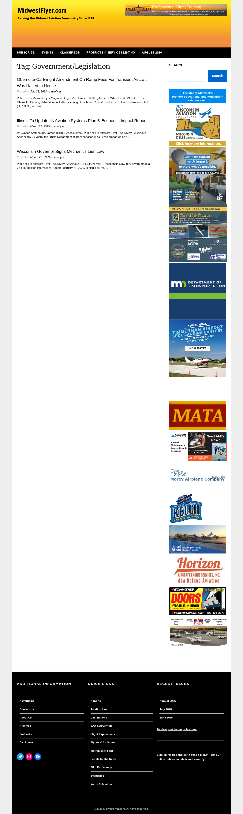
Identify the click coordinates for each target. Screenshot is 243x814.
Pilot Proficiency (101, 767)
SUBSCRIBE (26, 52)
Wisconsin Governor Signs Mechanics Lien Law (60, 151)
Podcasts (26, 734)
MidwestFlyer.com (42, 10)
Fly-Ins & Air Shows (103, 742)
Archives (25, 725)
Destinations (99, 717)
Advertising (27, 700)
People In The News (103, 758)
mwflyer (56, 91)
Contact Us (27, 709)
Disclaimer (26, 742)
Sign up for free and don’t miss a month (182, 754)
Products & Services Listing (110, 52)
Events (47, 52)
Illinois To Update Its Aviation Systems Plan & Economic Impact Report (82, 120)
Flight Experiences (103, 734)
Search (176, 65)
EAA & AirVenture (102, 725)
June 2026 (166, 717)
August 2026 (152, 52)
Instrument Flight (102, 750)
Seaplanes (97, 775)
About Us (26, 717)
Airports (96, 700)
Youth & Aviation (101, 784)
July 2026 (165, 709)
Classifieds (70, 52)
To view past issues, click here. (177, 729)
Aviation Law (99, 709)
